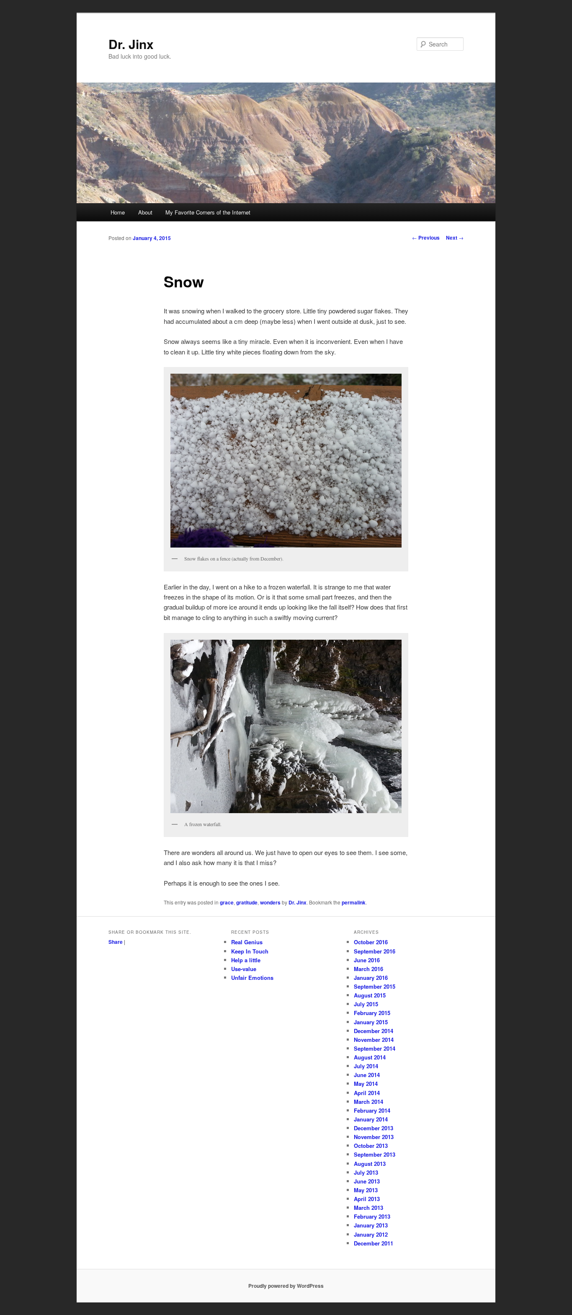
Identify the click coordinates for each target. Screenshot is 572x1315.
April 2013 (367, 1199)
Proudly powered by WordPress (286, 1285)
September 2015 (374, 986)
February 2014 (372, 1110)
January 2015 (371, 1022)
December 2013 (373, 1128)
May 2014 (366, 1084)
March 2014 (368, 1102)
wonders (270, 902)
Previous (426, 237)
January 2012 (371, 1234)
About (145, 212)
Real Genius (247, 942)
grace (227, 902)
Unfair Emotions (252, 978)
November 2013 (374, 1137)
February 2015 (372, 1013)
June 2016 (367, 960)
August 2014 (370, 1057)
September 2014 (374, 1048)
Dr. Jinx (131, 44)
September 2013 (374, 1154)
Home (118, 212)
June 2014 (367, 1075)
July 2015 (366, 1004)
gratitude (247, 902)
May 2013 (366, 1190)
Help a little (245, 960)
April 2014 (367, 1093)
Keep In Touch (249, 951)
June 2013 (367, 1181)
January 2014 (371, 1119)
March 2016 (368, 969)
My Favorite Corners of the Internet (207, 212)
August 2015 (370, 995)
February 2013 (372, 1216)
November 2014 (374, 1040)
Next (455, 237)
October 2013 (371, 1146)
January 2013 (371, 1225)
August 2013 (370, 1164)
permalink (354, 902)
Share (115, 942)
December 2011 (373, 1243)
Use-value (243, 969)
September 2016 (374, 951)
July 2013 (366, 1172)
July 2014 (366, 1066)
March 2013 (368, 1208)
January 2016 (371, 978)
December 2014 (373, 1031)
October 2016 (371, 942)
